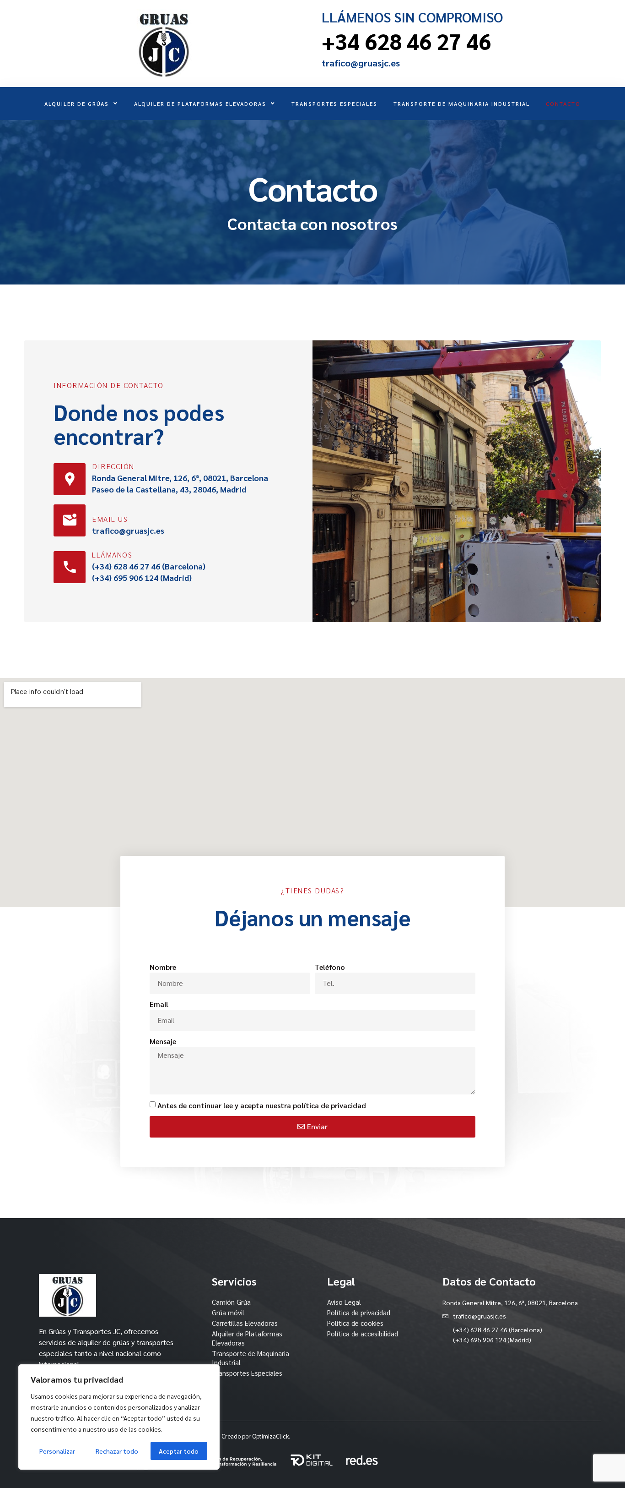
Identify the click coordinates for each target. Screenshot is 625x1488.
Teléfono (330, 967)
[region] (119, 1417)
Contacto (563, 103)
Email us (110, 519)
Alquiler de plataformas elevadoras (200, 103)
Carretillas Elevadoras (245, 1322)
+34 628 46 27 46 (406, 41)
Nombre (163, 967)
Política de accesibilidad (362, 1333)
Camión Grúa (231, 1301)
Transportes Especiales (334, 103)
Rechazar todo (117, 1451)
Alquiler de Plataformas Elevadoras (247, 1338)
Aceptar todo (179, 1451)
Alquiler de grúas (76, 103)
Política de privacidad (358, 1312)
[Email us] (70, 520)
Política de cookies (355, 1322)
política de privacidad (329, 1105)
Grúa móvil (228, 1312)
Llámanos (112, 554)
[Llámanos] (70, 567)
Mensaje (163, 1041)
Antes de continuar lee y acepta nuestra (261, 1105)
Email (159, 1004)
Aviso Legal (344, 1301)
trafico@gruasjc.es (361, 63)
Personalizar (57, 1451)
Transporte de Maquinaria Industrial (461, 103)
